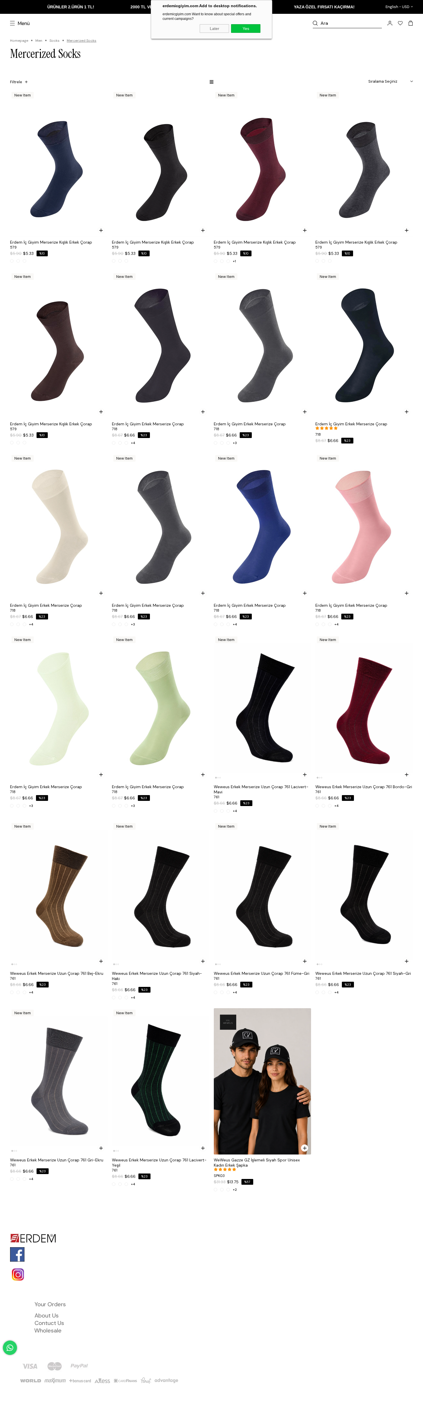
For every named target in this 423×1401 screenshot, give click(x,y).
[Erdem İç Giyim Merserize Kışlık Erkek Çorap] (59, 163)
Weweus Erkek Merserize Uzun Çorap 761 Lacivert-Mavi (261, 789)
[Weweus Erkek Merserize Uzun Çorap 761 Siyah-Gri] (364, 895)
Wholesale (48, 1330)
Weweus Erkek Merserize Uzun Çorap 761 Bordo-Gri (363, 786)
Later (214, 28)
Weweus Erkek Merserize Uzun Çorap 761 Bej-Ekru (56, 973)
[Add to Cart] (101, 230)
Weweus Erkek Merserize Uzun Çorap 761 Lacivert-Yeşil (159, 1162)
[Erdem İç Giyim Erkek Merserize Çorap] (160, 345)
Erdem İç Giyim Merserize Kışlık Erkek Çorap (51, 242)
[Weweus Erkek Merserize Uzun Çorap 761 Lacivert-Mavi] (262, 708)
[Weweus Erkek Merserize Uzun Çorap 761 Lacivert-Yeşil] (160, 1081)
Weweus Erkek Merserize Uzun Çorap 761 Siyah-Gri (363, 973)
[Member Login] (390, 23)
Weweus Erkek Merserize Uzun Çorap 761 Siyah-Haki (157, 976)
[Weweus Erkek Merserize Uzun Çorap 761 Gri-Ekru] (59, 1081)
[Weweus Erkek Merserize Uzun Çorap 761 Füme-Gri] (262, 895)
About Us (47, 1315)
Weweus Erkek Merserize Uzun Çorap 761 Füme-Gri (261, 973)
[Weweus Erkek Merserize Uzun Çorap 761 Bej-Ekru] (59, 895)
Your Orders (50, 1304)
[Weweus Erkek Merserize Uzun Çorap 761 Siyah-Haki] (160, 895)
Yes (246, 28)
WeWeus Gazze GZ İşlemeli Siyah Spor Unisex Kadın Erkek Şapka (257, 1162)
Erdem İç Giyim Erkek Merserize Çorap (148, 423)
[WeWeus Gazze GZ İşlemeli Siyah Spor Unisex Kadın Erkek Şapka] (262, 1081)
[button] (216, 777)
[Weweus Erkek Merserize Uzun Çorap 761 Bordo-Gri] (364, 708)
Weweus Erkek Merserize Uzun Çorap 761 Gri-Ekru (56, 1160)
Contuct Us (49, 1323)
